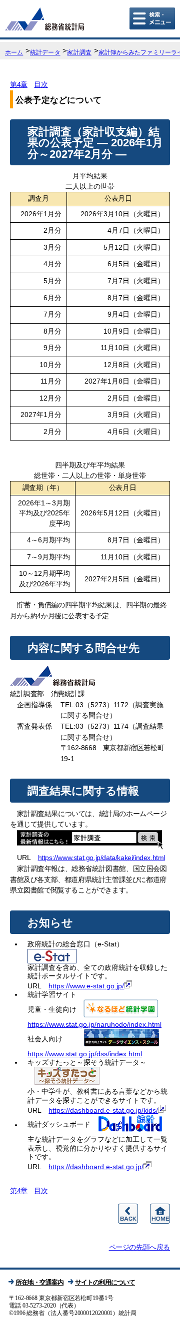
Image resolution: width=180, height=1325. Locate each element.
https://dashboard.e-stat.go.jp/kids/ (103, 1110)
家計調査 (79, 52)
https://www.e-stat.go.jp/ (86, 986)
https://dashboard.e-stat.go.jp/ (96, 1167)
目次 (41, 84)
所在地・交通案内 (40, 1282)
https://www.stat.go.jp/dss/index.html (85, 1054)
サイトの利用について (105, 1282)
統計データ (45, 52)
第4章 (19, 84)
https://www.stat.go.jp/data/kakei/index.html (101, 858)
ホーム (14, 52)
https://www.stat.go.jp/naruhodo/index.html (95, 1024)
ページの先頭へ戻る (139, 1247)
